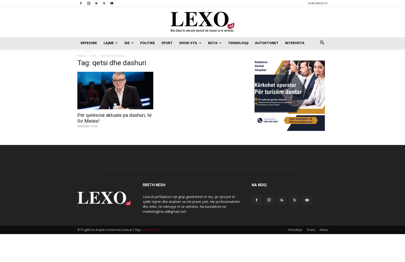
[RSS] (96, 3)
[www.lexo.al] (202, 22)
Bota (213, 43)
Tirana (311, 230)
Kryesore (89, 43)
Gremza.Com (151, 230)
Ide (127, 43)
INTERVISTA (294, 43)
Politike (147, 43)
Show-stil (188, 43)
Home (81, 56)
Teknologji (238, 43)
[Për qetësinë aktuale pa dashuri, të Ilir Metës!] (115, 90)
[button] (322, 43)
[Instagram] (88, 3)
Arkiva (323, 230)
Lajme (109, 43)
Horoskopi (295, 230)
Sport (166, 43)
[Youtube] (111, 3)
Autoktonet (266, 43)
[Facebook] (80, 3)
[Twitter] (104, 3)
